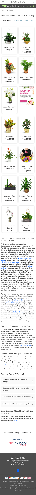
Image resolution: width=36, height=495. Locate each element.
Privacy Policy (15, 488)
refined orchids (18, 300)
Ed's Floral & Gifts (18, 2)
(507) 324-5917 (18, 462)
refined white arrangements (10, 262)
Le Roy (16, 420)
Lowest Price (29, 20)
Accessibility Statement (28, 488)
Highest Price (18, 20)
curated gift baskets (12, 302)
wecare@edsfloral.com (18, 464)
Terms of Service (4, 488)
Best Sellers (7, 20)
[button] (32, 490)
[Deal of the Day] (26, 98)
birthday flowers (18, 312)
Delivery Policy (18, 490)
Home (2, 10)
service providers (25, 345)
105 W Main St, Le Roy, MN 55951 (18, 460)
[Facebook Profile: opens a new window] (18, 470)
